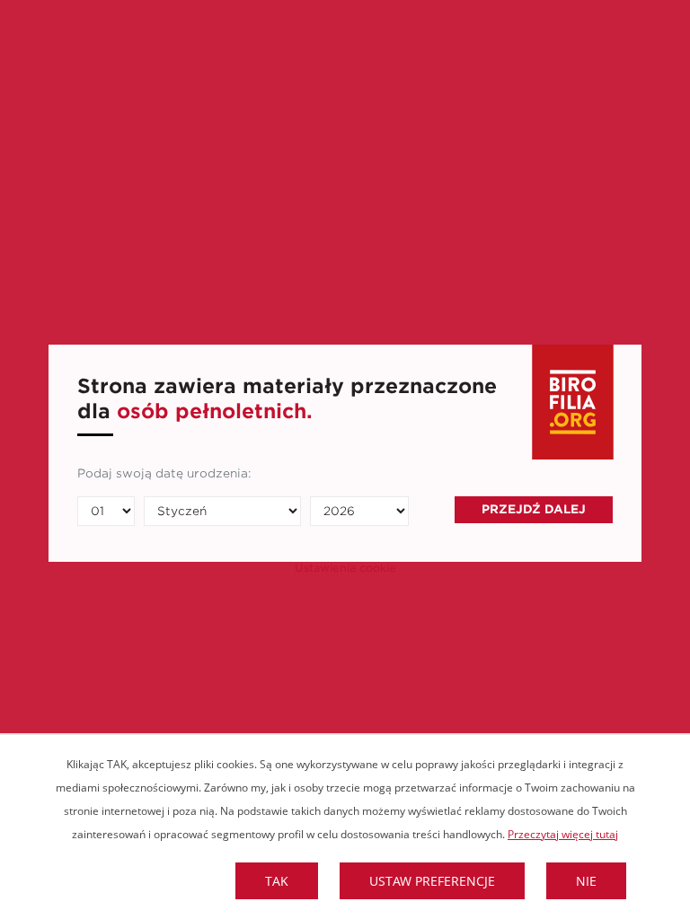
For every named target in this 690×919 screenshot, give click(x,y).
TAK (276, 880)
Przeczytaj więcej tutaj (563, 834)
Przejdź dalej (534, 509)
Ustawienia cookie (345, 568)
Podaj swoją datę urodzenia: (164, 473)
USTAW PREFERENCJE (432, 880)
